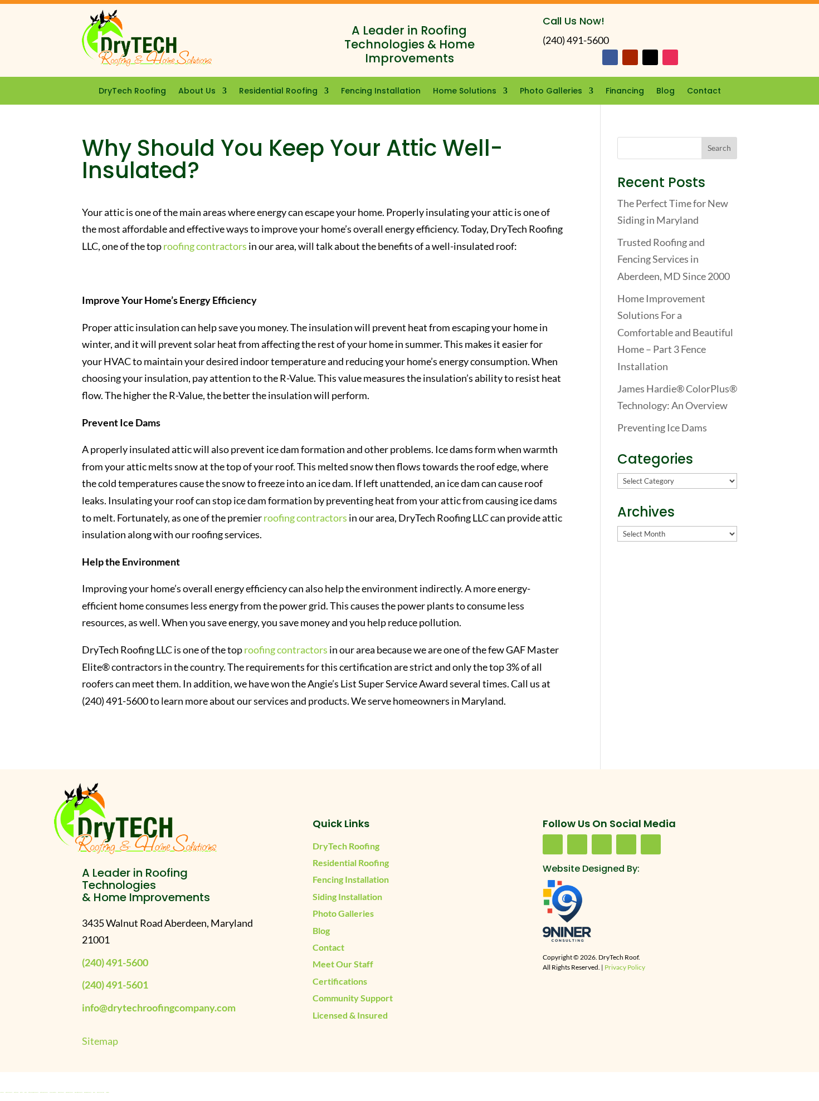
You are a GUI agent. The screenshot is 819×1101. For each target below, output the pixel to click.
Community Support (353, 997)
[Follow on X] (650, 57)
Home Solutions (464, 91)
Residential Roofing (278, 91)
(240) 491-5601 (115, 985)
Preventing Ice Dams (662, 427)
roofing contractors (205, 246)
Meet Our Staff (343, 964)
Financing (625, 91)
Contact (704, 91)
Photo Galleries (551, 91)
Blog (665, 91)
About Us (197, 91)
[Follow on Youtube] (630, 57)
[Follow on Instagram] (670, 57)
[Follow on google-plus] (626, 844)
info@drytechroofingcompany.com (159, 1007)
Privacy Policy (624, 967)
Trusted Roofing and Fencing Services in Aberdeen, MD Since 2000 (673, 259)
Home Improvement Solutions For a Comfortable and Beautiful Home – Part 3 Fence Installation (675, 332)
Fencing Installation (381, 91)
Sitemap (100, 1041)
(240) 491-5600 (115, 962)
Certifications (340, 981)
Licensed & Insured (350, 1015)
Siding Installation (347, 896)
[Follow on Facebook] (610, 57)
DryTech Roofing (132, 91)
